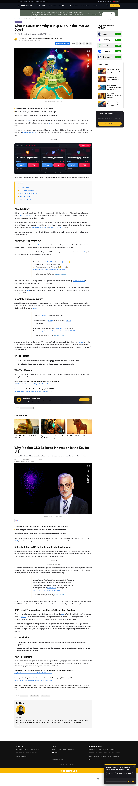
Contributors (35, 749)
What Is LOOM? (25, 187)
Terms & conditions (58, 759)
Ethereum (35, 228)
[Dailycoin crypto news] (25, 6)
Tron (44, 228)
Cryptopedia (62, 749)
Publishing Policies (21, 756)
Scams (90, 756)
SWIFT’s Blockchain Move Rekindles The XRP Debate (113, 79)
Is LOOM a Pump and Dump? (29, 193)
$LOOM (43, 315)
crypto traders (38, 245)
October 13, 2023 (59, 335)
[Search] (107, 5)
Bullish (110, 773)
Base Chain (28, 215)
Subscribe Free (109, 124)
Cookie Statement (57, 756)
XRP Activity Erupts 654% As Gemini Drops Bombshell (114, 71)
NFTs (109, 756)
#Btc (47, 262)
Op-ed (90, 759)
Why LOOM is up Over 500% (29, 190)
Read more (19, 725)
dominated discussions (29, 132)
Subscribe (115, 5)
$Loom (64, 262)
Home (15, 18)
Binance (75, 281)
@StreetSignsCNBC (39, 590)
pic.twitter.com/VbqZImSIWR (57, 269)
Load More (53, 734)
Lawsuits (106, 749)
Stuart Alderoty (34, 696)
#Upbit (50, 321)
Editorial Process (31, 753)
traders (84, 252)
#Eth (51, 262)
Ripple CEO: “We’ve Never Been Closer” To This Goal (114, 95)
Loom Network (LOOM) (27, 408)
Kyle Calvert (19, 459)
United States (45, 696)
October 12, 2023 (60, 274)
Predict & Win (85, 145)
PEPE (49, 123)
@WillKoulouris (51, 588)
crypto (29, 120)
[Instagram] (108, 1)
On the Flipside (25, 196)
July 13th (23, 617)
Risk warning (79, 756)
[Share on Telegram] (87, 43)
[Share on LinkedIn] (83, 43)
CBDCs (105, 753)
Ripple (16, 541)
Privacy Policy (69, 756)
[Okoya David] (15, 39)
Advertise (36, 1)
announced (81, 281)
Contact (31, 1)
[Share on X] (77, 43)
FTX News (112, 753)
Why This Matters (25, 199)
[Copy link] (90, 43)
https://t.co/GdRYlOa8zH (40, 269)
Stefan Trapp (58, 38)
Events (25, 1)
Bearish (119, 773)
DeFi (100, 753)
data (28, 290)
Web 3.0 (112, 749)
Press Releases (20, 753)
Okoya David (28, 38)
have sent (80, 342)
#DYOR (63, 267)
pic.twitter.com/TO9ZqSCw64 (65, 331)
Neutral (129, 773)
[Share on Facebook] (80, 43)
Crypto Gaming (92, 753)
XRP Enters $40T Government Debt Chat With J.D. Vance (114, 87)
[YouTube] (103, 1)
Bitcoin (40, 228)
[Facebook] (101, 1)
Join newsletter (44, 1)
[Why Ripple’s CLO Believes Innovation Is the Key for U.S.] (21, 714)
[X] (110, 1)
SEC (62, 614)
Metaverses (116, 756)
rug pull (34, 308)
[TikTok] (98, 1)
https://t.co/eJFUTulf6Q (53, 590)
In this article (19, 183)
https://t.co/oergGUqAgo (48, 331)
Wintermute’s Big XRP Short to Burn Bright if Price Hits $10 (113, 103)
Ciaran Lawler (46, 38)
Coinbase (20, 215)
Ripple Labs (24, 696)
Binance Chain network (56, 228)
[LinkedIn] (105, 1)
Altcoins (18, 18)
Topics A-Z (71, 749)
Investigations (92, 749)
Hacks (118, 753)
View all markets (30, 145)
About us (20, 1)
